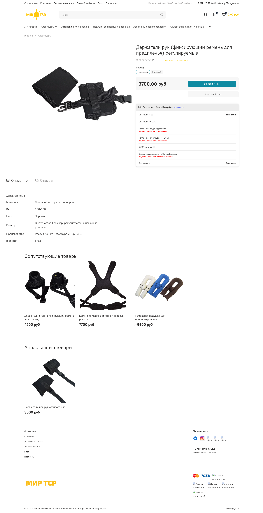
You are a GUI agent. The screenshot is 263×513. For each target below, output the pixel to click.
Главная (28, 35)
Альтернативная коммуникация (187, 26)
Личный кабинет (86, 3)
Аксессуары (47, 26)
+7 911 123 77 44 (204, 449)
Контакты (45, 3)
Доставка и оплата (64, 3)
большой (156, 72)
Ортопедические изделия (75, 26)
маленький (143, 72)
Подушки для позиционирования (111, 26)
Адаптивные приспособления (149, 26)
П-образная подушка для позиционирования (149, 317)
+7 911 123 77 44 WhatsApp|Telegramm (217, 3)
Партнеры (111, 3)
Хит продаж (30, 26)
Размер (140, 67)
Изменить (179, 107)
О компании (31, 3)
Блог (100, 3)
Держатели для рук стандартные (44, 407)
